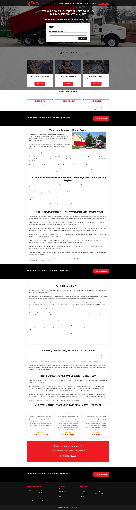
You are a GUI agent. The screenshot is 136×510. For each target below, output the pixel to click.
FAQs (60, 496)
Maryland (82, 493)
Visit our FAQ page (33, 152)
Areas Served (62, 493)
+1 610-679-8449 (32, 498)
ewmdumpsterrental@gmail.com (37, 500)
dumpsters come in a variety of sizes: (43, 222)
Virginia (97, 488)
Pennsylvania (83, 488)
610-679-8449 (104, 3)
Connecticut (98, 491)
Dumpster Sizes (62, 491)
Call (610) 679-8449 (101, 118)
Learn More (40, 83)
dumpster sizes (38, 290)
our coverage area (42, 138)
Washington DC (99, 493)
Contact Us (61, 498)
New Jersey (83, 491)
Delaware (82, 496)
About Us (61, 488)
